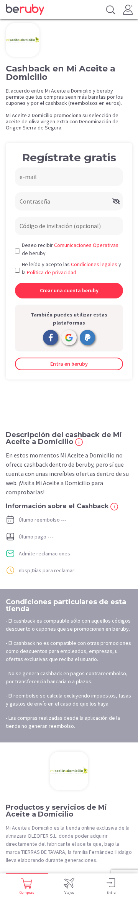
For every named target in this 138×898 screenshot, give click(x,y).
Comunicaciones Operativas (86, 245)
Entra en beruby (69, 363)
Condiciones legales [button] (94, 264)
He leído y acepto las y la (71, 268)
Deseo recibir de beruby (70, 249)
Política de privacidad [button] (51, 272)
